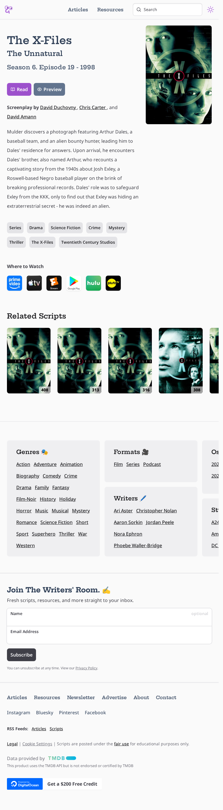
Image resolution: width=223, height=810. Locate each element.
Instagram (18, 712)
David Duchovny (58, 107)
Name (109, 613)
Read (22, 89)
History (48, 499)
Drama (36, 227)
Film (118, 464)
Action (23, 464)
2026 (216, 464)
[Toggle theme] (210, 9)
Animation (71, 464)
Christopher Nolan (156, 510)
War (82, 534)
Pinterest (69, 712)
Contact (166, 697)
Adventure (45, 464)
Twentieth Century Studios (88, 242)
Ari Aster (123, 510)
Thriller (16, 242)
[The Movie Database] (61, 758)
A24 (215, 522)
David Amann (21, 116)
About (141, 697)
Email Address (24, 631)
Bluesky (44, 712)
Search (150, 9)
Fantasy (60, 487)
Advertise (114, 697)
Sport (22, 534)
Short (82, 522)
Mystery (117, 227)
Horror (24, 510)
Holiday (67, 499)
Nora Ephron (128, 534)
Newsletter (81, 697)
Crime (94, 227)
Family (42, 487)
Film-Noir (26, 499)
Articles (78, 9)
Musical (60, 510)
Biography (27, 476)
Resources (110, 9)
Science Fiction (65, 227)
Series (15, 227)
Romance (26, 522)
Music (41, 510)
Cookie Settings (37, 743)
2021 (216, 476)
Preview (53, 89)
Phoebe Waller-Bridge (138, 545)
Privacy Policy (86, 668)
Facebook (95, 712)
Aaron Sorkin (128, 522)
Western (25, 545)
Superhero (43, 534)
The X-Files (42, 242)
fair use (121, 743)
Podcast (152, 464)
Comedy (52, 476)
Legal (12, 743)
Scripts (56, 728)
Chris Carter (93, 107)
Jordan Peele (160, 522)
